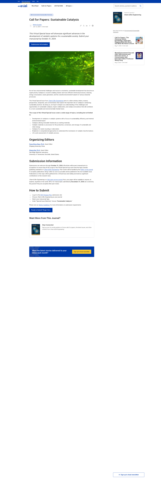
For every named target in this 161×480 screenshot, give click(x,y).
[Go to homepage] (22, 6)
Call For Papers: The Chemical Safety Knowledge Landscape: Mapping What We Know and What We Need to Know (124, 40)
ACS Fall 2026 (58, 6)
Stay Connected (47, 225)
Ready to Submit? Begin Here (40, 210)
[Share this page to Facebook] (89, 25)
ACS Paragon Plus (46, 195)
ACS (19, 1)
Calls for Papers (46, 6)
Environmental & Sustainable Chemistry (42, 14)
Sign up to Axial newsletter (82, 251)
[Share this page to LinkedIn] (86, 25)
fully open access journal (55, 179)
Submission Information (39, 44)
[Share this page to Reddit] (92, 25)
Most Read (35, 6)
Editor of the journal (87, 169)
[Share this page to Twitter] (83, 25)
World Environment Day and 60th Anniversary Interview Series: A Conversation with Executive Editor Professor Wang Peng (124, 56)
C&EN (33, 1)
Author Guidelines (44, 205)
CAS (38, 1)
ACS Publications (26, 1)
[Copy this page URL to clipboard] (80, 25)
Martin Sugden (37, 24)
